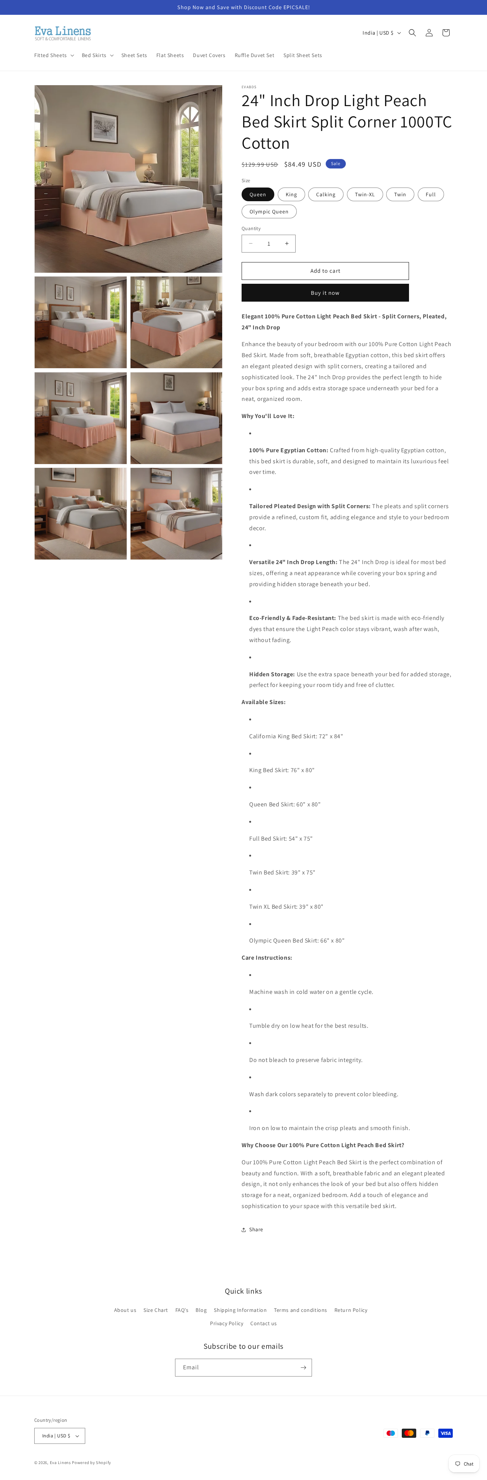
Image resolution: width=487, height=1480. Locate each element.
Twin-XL (365, 194)
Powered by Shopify (91, 1462)
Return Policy (351, 1310)
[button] (53, 55)
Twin (400, 194)
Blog (201, 1310)
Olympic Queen (269, 211)
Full (431, 194)
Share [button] (256, 1229)
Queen (258, 194)
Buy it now (325, 292)
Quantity (251, 228)
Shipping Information (240, 1310)
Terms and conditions (300, 1310)
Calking (326, 194)
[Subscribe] (303, 1368)
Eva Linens (60, 1462)
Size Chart (155, 1310)
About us (125, 1310)
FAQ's (182, 1310)
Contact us (263, 1323)
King (291, 194)
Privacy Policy (226, 1323)
